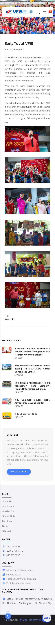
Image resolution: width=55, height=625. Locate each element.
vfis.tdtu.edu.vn (13, 574)
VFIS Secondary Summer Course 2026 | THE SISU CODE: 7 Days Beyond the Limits (32, 368)
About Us (7, 501)
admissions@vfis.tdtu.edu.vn (20, 570)
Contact (6, 531)
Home (15, 20)
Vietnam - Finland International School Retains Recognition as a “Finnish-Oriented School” (32, 351)
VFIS (7, 319)
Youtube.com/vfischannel (18, 583)
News (22, 20)
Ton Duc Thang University (31, 619)
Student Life (8, 516)
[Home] (19, 12)
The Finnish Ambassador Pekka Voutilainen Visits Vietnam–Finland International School (32, 386)
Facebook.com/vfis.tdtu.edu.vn (21, 578)
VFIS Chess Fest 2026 (26, 414)
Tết (12, 319)
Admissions (8, 506)
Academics (8, 511)
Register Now (18, 472)
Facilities (7, 521)
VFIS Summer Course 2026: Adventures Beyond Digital (32, 401)
